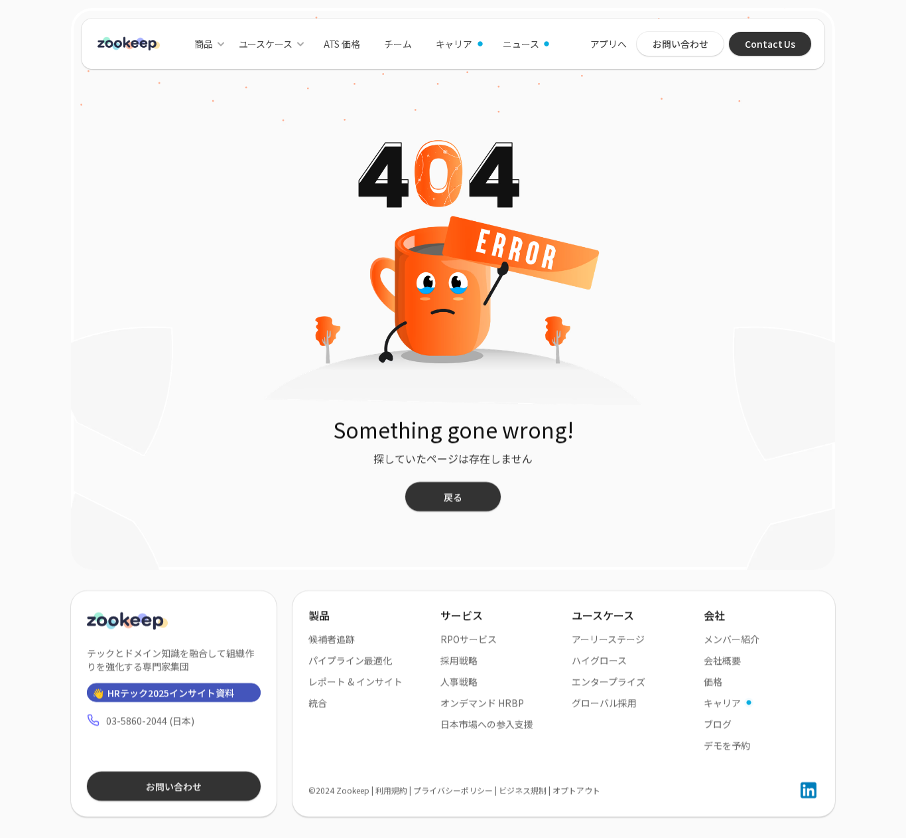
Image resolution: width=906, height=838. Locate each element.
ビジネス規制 (523, 790)
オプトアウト (576, 790)
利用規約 (391, 790)
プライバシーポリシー (453, 790)
